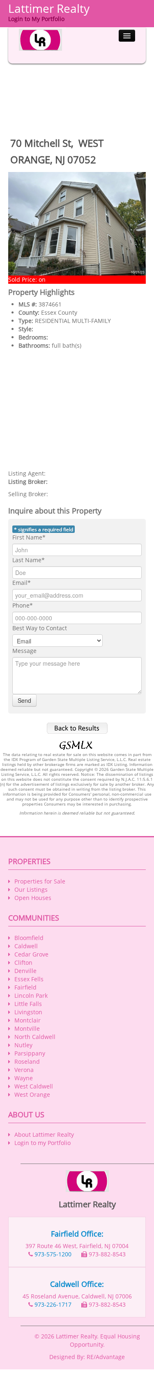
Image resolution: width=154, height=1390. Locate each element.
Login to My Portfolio (36, 19)
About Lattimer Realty (44, 1134)
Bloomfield (29, 938)
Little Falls (28, 1004)
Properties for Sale (39, 881)
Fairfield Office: (77, 1234)
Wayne (23, 1078)
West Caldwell (33, 1086)
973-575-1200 (52, 1254)
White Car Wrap (42, 1369)
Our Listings (31, 889)
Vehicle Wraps (74, 1386)
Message (24, 651)
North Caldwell (34, 1037)
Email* (21, 583)
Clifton (23, 962)
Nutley (23, 1045)
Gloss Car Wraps (88, 1369)
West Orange (32, 1094)
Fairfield (25, 987)
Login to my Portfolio (42, 1143)
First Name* (29, 537)
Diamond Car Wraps (64, 1377)
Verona (24, 1070)
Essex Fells (29, 979)
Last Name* (28, 560)
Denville (25, 971)
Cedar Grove (31, 954)
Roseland (27, 1061)
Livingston (28, 1012)
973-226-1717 (52, 1304)
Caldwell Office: (77, 1284)
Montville (27, 1028)
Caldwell (26, 946)
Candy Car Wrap (116, 1377)
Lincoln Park (31, 995)
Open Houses (32, 898)
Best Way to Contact (39, 628)
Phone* (22, 605)
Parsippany (29, 1053)
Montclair (27, 1020)
